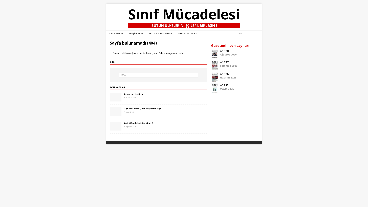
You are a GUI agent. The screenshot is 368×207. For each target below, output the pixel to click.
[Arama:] (159, 75)
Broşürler (134, 33)
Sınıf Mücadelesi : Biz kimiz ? (138, 123)
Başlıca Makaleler (159, 33)
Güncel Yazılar (186, 33)
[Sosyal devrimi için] (115, 99)
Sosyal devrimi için (133, 94)
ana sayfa (114, 33)
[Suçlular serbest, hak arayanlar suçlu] (115, 114)
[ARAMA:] (249, 33)
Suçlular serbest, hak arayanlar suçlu (143, 108)
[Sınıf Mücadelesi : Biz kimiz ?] (115, 129)
